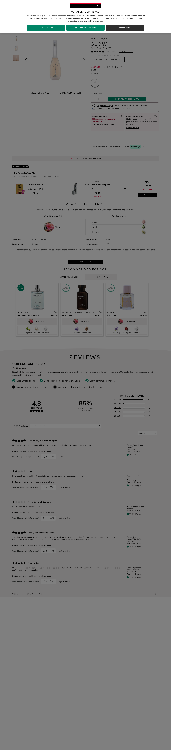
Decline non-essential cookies (85, 28)
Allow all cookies (46, 28)
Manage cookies (124, 28)
